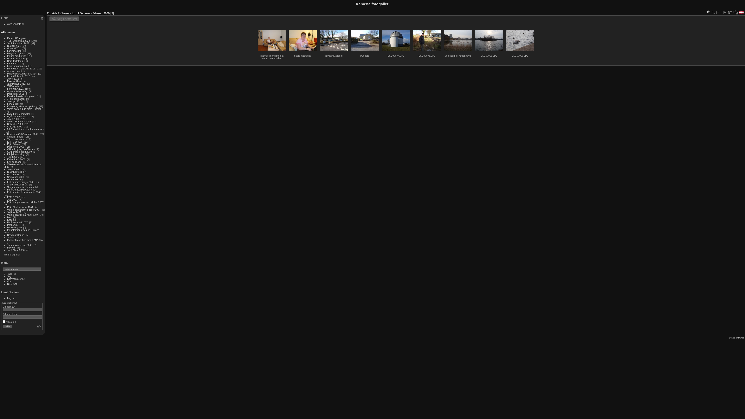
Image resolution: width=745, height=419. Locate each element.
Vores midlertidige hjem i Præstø (24, 109)
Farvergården (14, 51)
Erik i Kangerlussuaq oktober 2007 (25, 202)
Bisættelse (12, 63)
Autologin (10, 322)
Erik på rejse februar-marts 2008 (24, 192)
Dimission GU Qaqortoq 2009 (22, 134)
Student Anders (15, 136)
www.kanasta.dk (15, 24)
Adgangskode (10, 314)
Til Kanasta (13, 86)
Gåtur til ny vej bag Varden (21, 149)
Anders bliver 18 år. (17, 184)
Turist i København (17, 139)
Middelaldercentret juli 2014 (22, 73)
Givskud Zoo (13, 48)
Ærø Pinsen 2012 (16, 83)
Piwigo (741, 338)
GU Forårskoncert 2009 (19, 152)
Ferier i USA (13, 38)
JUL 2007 (12, 199)
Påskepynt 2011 (15, 94)
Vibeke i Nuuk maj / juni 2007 (22, 215)
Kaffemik (11, 220)
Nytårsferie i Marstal (17, 116)
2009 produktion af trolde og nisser (25, 129)
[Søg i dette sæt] (707, 11)
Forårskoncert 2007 (17, 222)
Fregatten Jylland (16, 53)
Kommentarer (14, 279)
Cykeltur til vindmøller (18, 114)
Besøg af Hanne (15, 235)
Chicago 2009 (14, 126)
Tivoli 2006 (13, 157)
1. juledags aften (16, 99)
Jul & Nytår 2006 (16, 250)
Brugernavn (9, 307)
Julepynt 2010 (14, 101)
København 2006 (16, 159)
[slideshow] (724, 12)
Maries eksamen (16, 58)
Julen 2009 (13, 119)
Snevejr (11, 237)
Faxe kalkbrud (14, 81)
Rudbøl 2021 (14, 46)
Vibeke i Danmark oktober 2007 (24, 210)
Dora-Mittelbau (15, 61)
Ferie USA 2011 (15, 88)
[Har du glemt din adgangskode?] (38, 327)
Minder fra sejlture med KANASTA (24, 240)
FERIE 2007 (13, 197)
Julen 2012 (13, 78)
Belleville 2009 (15, 124)
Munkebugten (14, 227)
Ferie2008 (12, 179)
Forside (52, 13)
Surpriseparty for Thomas (20, 187)
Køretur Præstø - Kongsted (21, 96)
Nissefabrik (13, 174)
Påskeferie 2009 (15, 146)
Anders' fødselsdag (17, 91)
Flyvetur (11, 247)
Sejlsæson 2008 (15, 177)
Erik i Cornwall (15, 141)
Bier (9, 217)
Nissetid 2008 (14, 172)
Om (9, 281)
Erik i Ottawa (13, 144)
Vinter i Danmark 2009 (19, 121)
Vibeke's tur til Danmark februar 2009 (85, 13)
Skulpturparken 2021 (18, 43)
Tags (9, 274)
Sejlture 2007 (14, 212)
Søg (9, 276)
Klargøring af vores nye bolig (22, 106)
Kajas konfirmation (17, 66)
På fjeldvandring (15, 154)
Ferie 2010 (13, 104)
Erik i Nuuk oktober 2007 (20, 207)
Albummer (8, 32)
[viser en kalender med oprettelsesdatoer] (736, 12)
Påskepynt (12, 225)
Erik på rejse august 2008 (20, 182)
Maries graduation (16, 56)
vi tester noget (14, 71)
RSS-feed (12, 284)
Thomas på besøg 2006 (19, 245)
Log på (11, 298)
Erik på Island (14, 162)
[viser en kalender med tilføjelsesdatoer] (730, 12)
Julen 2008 (13, 169)
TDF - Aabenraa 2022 (18, 41)
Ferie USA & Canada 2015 (21, 68)
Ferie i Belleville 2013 (18, 76)
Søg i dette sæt (67, 19)
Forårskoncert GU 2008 (19, 189)
